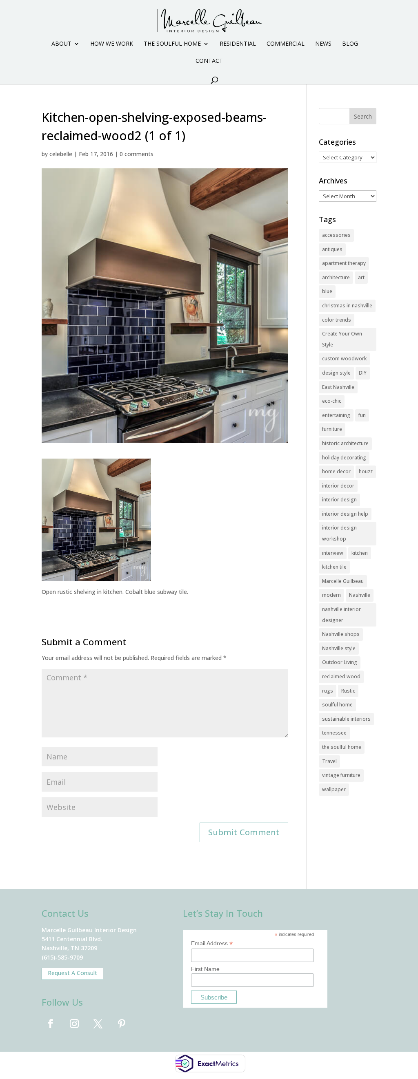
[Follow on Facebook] (51, 1024)
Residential (238, 44)
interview (332, 552)
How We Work (111, 44)
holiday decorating (344, 457)
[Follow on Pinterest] (122, 1024)
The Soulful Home (172, 44)
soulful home (337, 704)
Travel (329, 761)
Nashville (359, 594)
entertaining (336, 415)
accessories (336, 235)
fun (362, 415)
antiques (332, 249)
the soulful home (341, 747)
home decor (336, 471)
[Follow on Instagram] (74, 1024)
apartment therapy (344, 263)
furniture (332, 429)
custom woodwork (344, 358)
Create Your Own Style (342, 339)
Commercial (286, 44)
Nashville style (339, 648)
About (61, 44)
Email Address (212, 943)
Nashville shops (341, 634)
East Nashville (338, 387)
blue (327, 291)
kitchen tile (334, 566)
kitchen (359, 552)
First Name (205, 969)
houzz (366, 471)
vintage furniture (341, 775)
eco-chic (331, 400)
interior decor (338, 485)
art (361, 277)
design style (336, 372)
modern (331, 594)
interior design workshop (339, 533)
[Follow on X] (98, 1024)
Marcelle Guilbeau (343, 581)
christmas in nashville (347, 305)
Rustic (348, 690)
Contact (209, 61)
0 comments (136, 154)
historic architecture (345, 443)
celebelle (60, 154)
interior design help (345, 513)
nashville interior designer (341, 615)
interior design (339, 499)
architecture (336, 277)
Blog (350, 44)
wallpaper (334, 789)
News (323, 44)
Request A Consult (72, 973)
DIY (363, 372)
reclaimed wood (341, 676)
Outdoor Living (339, 662)
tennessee (334, 732)
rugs (327, 690)
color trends (336, 319)
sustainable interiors (346, 718)
